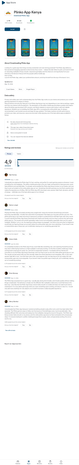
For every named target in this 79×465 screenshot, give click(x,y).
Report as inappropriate (13, 344)
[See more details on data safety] (11, 140)
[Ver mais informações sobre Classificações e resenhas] (23, 147)
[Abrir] (5, 337)
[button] (11, 48)
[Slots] (20, 89)
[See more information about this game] (32, 63)
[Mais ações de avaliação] (72, 174)
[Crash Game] (10, 89)
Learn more (14, 123)
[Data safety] (17, 95)
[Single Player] (30, 89)
